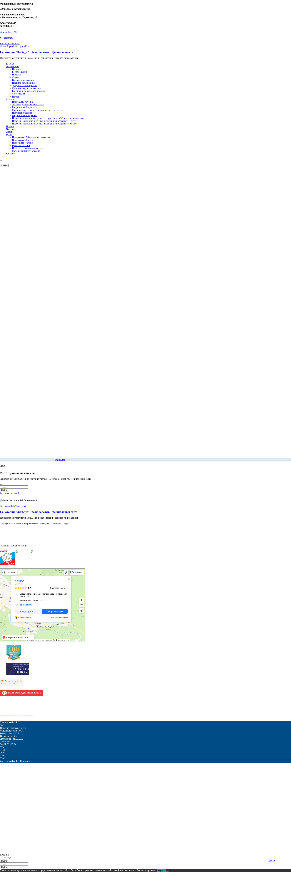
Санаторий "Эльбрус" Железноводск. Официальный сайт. (38, 52)
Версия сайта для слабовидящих (24, 692)
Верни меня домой (9, 493)
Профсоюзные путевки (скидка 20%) (19, 711)
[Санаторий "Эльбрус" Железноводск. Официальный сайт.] (7, 46)
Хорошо (161, 870)
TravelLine (60, 459)
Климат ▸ (15, 761)
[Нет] (167, 871)
